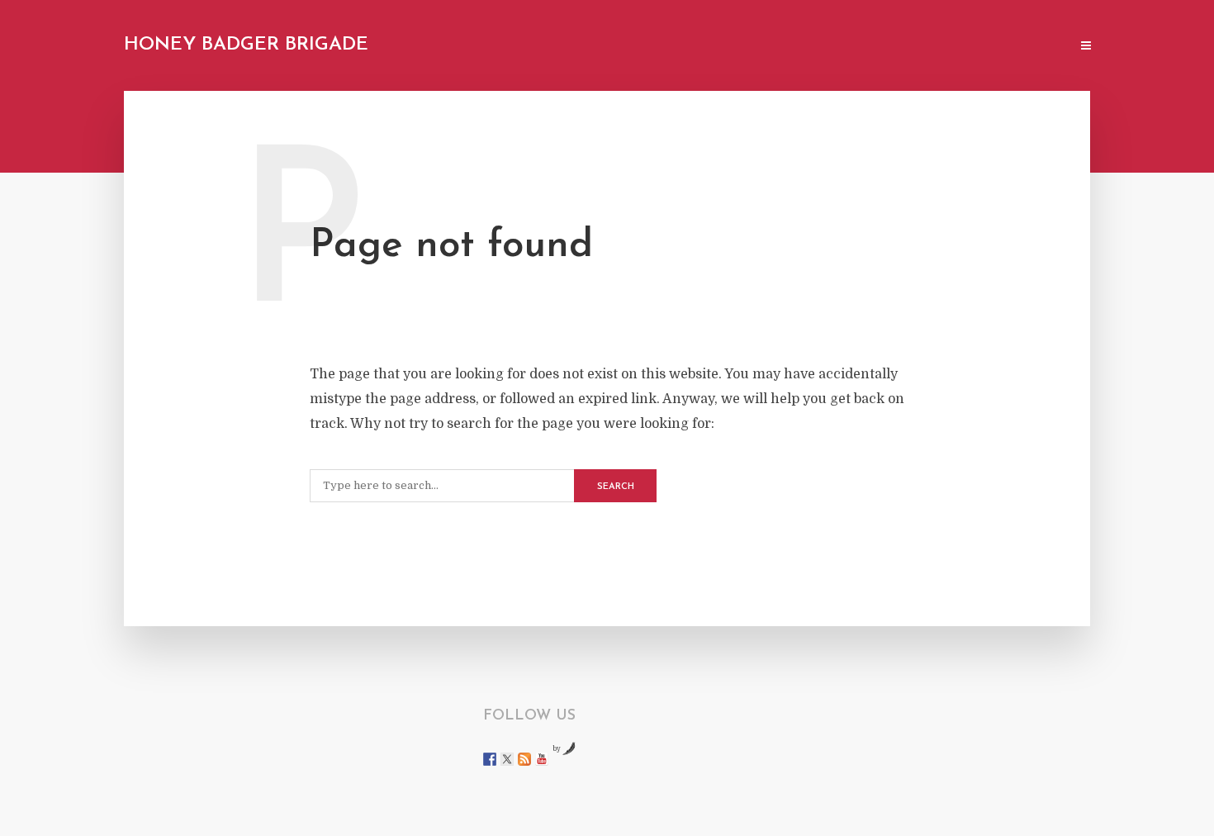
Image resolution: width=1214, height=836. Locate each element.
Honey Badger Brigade (246, 45)
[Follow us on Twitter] (507, 759)
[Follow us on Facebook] (489, 759)
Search (615, 487)
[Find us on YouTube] (541, 759)
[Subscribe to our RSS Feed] (524, 759)
